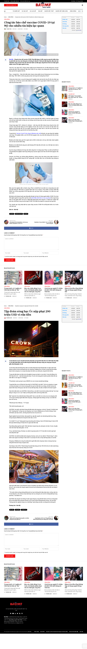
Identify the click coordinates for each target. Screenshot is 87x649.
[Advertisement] (72, 58)
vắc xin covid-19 (19, 213)
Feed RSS (42, 631)
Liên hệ (81, 631)
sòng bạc (17, 509)
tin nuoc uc (23, 509)
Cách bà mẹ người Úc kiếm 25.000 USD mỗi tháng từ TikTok (74, 113)
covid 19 (11, 213)
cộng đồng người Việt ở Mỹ (15, 619)
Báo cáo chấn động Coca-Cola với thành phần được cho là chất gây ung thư (75, 105)
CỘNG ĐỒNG (10, 17)
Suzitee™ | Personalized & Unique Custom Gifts (57, 631)
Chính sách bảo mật (73, 631)
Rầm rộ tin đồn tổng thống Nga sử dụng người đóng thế (75, 121)
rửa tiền (12, 509)
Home (5, 17)
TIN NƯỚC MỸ (71, 94)
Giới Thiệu (36, 631)
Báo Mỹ (29, 631)
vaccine (25, 213)
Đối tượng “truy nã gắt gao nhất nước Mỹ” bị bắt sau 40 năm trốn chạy (75, 97)
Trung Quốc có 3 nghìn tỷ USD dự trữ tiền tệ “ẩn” (75, 88)
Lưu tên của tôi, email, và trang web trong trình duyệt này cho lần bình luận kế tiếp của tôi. (26, 256)
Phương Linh (8, 296)
